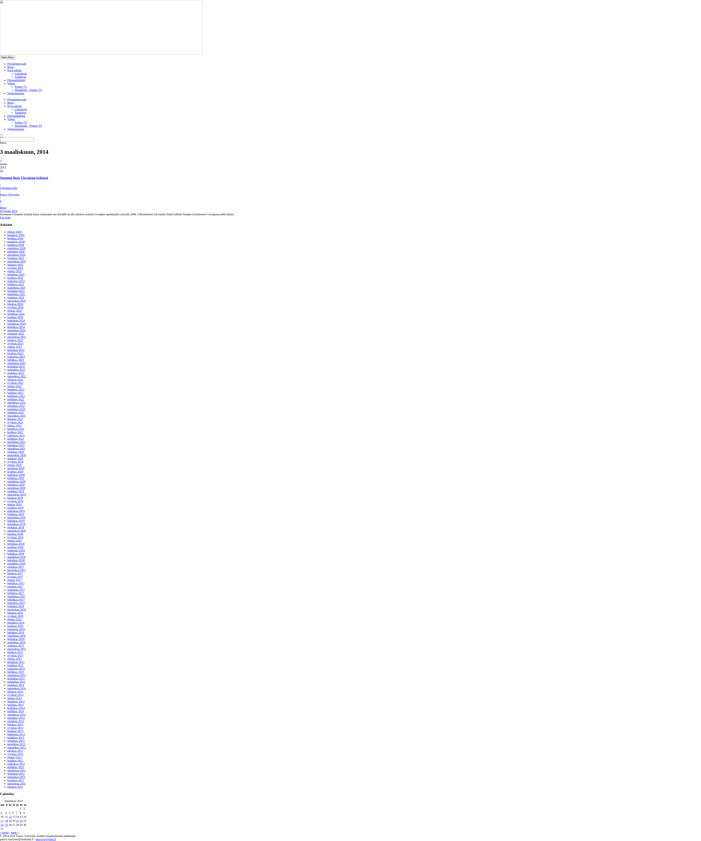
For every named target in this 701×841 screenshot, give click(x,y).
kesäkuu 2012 (15, 760)
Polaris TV (21, 86)
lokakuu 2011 (15, 786)
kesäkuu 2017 (15, 586)
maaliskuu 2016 (16, 635)
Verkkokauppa (15, 93)
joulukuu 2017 (15, 566)
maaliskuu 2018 (16, 557)
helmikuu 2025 (16, 290)
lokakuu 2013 (15, 724)
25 (6, 824)
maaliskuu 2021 (16, 442)
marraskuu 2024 (16, 300)
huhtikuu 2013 (15, 737)
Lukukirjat (21, 73)
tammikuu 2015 (16, 681)
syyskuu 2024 (15, 307)
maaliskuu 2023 (16, 363)
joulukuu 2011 (15, 780)
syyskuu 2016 (15, 616)
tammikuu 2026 (16, 254)
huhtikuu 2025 (15, 284)
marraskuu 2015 (16, 649)
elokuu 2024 (14, 310)
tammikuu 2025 (16, 294)
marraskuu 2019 (16, 494)
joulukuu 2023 (15, 333)
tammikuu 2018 (16, 563)
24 (2, 824)
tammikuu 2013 (16, 744)
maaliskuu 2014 (16, 714)
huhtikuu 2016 (15, 632)
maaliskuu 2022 (16, 402)
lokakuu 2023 (15, 340)
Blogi (10, 67)
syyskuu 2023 (15, 343)
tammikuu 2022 (16, 409)
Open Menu (7, 57)
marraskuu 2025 (16, 261)
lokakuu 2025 (15, 264)
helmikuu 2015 (16, 678)
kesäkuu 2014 (15, 704)
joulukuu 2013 (15, 721)
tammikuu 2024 (16, 330)
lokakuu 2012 (15, 750)
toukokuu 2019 (16, 511)
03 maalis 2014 (9, 211)
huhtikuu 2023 (15, 359)
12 (10, 816)
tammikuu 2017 (16, 603)
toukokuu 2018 (16, 550)
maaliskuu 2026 (16, 248)
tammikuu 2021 (16, 448)
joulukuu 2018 (15, 527)
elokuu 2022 (14, 386)
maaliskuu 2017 (16, 596)
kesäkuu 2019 (15, 507)
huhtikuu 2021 (15, 438)
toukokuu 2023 (16, 356)
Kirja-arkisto (14, 70)
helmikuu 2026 (16, 251)
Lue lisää (5, 217)
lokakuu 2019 (15, 497)
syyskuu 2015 (15, 655)
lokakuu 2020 (15, 458)
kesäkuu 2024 (15, 317)
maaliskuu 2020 (16, 481)
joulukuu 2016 (15, 606)
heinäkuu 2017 (15, 583)
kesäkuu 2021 (15, 432)
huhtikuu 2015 (15, 671)
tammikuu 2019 (16, 524)
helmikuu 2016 (16, 639)
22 (21, 820)
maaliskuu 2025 (16, 287)
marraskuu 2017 (16, 570)
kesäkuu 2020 (15, 471)
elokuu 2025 (14, 271)
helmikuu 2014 (16, 717)
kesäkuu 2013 (15, 731)
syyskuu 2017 (15, 576)
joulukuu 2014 (15, 685)
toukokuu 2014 (16, 708)
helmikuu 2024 (16, 327)
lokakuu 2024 (15, 304)
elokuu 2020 (14, 465)
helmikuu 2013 (16, 740)
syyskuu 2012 (15, 754)
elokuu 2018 (14, 540)
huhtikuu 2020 (15, 478)
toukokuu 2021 (16, 435)
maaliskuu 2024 (16, 323)
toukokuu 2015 (16, 668)
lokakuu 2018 (15, 534)
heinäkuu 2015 (15, 662)
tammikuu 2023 (16, 369)
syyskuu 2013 (15, 727)
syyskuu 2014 (15, 694)
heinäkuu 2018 (15, 543)
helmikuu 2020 (16, 484)
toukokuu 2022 (16, 396)
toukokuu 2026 (16, 241)
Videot (11, 83)
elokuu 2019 (14, 504)
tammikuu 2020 (16, 488)
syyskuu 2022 (15, 382)
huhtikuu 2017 (15, 593)
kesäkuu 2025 (15, 277)
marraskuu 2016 (16, 609)
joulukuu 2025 (15, 258)
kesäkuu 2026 (15, 238)
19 (10, 820)
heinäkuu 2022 (15, 389)
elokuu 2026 (14, 231)
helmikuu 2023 (16, 366)
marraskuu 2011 (16, 783)
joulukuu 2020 (15, 451)
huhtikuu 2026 (15, 245)
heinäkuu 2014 (15, 701)
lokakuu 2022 (15, 379)
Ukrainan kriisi (8, 188)
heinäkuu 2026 (15, 235)
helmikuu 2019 (16, 520)
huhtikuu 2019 (15, 514)
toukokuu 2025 (16, 281)
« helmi (4, 832)
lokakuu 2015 (15, 652)
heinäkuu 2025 (15, 274)
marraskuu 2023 (16, 336)
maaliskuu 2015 (16, 675)
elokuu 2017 (14, 580)
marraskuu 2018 (16, 530)
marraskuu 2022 (16, 376)
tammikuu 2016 (16, 642)
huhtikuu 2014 (15, 711)
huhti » (15, 832)
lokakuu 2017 (15, 573)
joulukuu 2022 (15, 373)
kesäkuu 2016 (15, 626)
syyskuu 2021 (15, 422)
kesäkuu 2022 (15, 392)
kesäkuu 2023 (15, 353)
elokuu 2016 (14, 619)
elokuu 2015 (14, 658)
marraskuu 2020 (16, 455)
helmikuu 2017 (16, 599)
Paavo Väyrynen (9, 194)
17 (2, 820)
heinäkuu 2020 (15, 468)
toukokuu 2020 (16, 474)
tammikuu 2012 (16, 777)
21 (17, 820)
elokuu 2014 (14, 698)
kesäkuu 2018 (15, 547)
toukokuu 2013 (16, 734)
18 (6, 820)
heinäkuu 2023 (15, 350)
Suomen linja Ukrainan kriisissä (24, 178)
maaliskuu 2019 (16, 517)
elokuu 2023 (14, 346)
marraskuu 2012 (16, 747)
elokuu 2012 (14, 757)
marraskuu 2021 (16, 415)
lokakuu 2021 (15, 419)
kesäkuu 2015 (15, 665)
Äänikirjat (20, 76)
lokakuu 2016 (15, 612)
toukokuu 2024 (16, 320)
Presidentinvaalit (16, 63)
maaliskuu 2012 (16, 770)
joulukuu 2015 (15, 645)
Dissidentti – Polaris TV (28, 90)
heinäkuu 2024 (15, 313)
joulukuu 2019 (15, 491)
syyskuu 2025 (15, 268)
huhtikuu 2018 (15, 553)
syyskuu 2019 (15, 501)
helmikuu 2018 (16, 560)
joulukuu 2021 (15, 412)
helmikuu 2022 (16, 405)
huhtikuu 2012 (15, 767)
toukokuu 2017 (16, 589)
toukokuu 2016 (16, 629)
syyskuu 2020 (15, 461)
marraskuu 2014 (16, 688)
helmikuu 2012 (16, 773)
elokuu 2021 (14, 425)
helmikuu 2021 (16, 445)
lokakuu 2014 (15, 691)
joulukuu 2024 (15, 297)
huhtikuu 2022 (15, 399)
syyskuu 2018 (15, 537)
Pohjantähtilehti (16, 80)
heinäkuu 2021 (15, 428)
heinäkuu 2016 (15, 622)
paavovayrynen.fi (46, 839)
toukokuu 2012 (16, 763)
